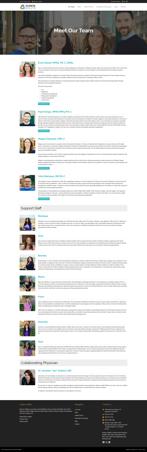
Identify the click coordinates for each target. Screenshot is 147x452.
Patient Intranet (116, 1)
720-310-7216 (109, 417)
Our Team (71, 7)
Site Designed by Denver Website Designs (11, 449)
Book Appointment (44, 103)
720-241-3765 (109, 414)
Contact (123, 7)
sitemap (128, 449)
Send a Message (110, 420)
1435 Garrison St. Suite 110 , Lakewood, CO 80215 (113, 410)
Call (25, 1)
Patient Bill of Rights (26, 416)
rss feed (140, 449)
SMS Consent (24, 421)
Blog (116, 7)
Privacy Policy (24, 419)
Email (38, 1)
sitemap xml (134, 449)
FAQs (79, 7)
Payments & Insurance (104, 7)
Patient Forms (88, 7)
